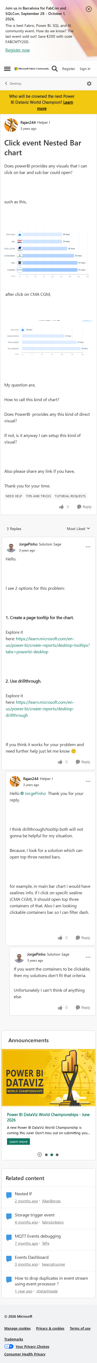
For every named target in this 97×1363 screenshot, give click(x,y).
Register (68, 68)
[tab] (46, 1154)
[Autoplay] (39, 1154)
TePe (45, 1243)
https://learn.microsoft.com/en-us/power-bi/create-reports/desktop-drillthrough (40, 708)
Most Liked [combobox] (78, 528)
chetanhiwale (47, 1291)
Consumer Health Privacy (25, 1354)
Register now (17, 50)
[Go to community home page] (32, 68)
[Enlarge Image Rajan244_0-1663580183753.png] (48, 255)
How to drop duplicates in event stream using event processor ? (51, 1280)
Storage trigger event (34, 1215)
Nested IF (23, 1193)
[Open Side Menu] (7, 69)
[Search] (54, 68)
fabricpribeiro (53, 1222)
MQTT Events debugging (38, 1236)
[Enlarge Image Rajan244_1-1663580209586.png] (48, 339)
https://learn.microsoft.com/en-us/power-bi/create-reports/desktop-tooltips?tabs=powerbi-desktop (48, 645)
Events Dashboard (31, 1257)
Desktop (15, 83)
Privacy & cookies (50, 1328)
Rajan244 (28, 122)
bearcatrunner (53, 1264)
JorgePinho (28, 544)
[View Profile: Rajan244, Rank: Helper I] (11, 125)
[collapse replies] (48, 539)
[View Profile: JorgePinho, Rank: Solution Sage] (11, 546)
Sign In (85, 68)
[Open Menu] (89, 83)
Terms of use (80, 1328)
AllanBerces (51, 1200)
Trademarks (13, 1339)
